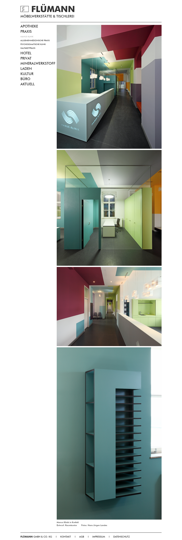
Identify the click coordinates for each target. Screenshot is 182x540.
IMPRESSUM (98, 536)
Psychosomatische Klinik (33, 44)
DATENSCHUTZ (121, 536)
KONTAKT (65, 536)
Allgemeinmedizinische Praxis (35, 40)
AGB (81, 536)
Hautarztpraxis (27, 48)
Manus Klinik (26, 37)
